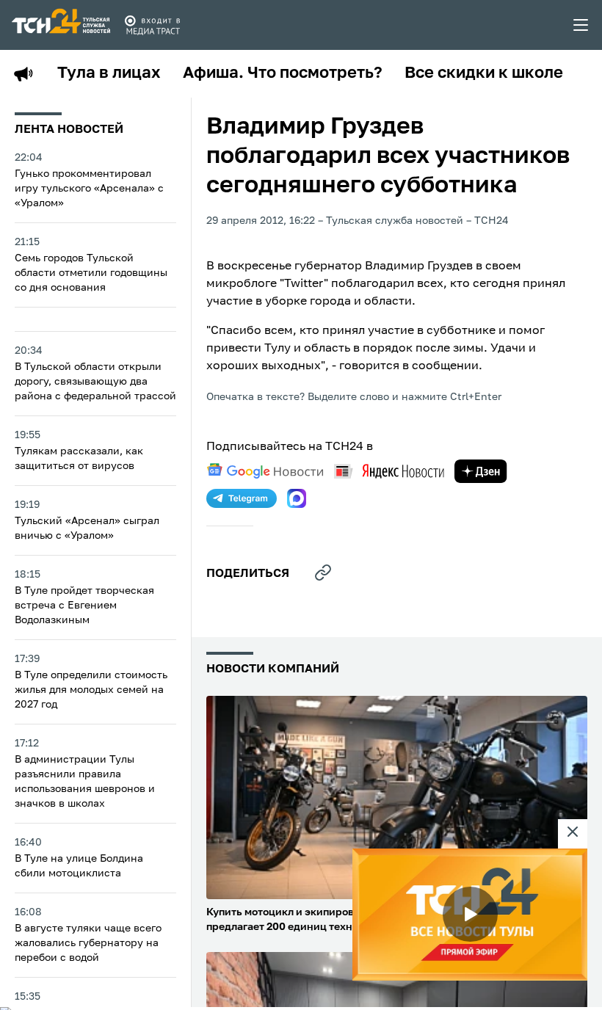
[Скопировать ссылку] (323, 572)
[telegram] (241, 498)
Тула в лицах (109, 73)
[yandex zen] (480, 471)
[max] (296, 498)
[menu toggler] (581, 25)
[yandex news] (389, 471)
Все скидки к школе (484, 73)
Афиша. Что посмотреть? (282, 73)
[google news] (265, 471)
